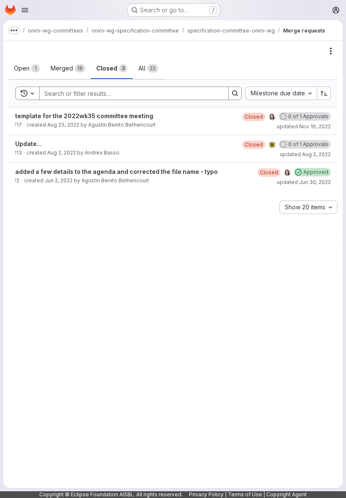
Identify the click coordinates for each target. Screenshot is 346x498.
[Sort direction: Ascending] (324, 93)
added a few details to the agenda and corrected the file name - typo (116, 171)
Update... (28, 143)
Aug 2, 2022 (61, 152)
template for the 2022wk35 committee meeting (84, 115)
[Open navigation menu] (25, 10)
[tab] (26, 68)
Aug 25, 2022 (63, 125)
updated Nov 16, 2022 (304, 126)
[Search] (235, 93)
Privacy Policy (206, 494)
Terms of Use (245, 494)
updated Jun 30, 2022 (304, 182)
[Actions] (331, 51)
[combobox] (281, 93)
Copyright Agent (286, 494)
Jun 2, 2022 (59, 180)
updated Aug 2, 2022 (305, 154)
